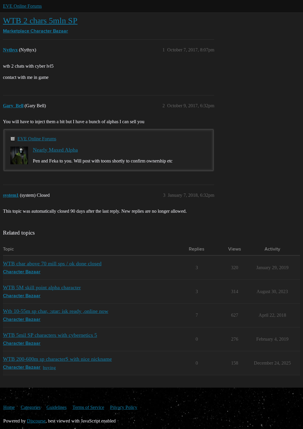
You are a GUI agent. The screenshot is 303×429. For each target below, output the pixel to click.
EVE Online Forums (22, 6)
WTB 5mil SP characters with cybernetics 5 (50, 335)
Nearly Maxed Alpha (55, 150)
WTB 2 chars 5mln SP (40, 20)
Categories (31, 407)
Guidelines (56, 407)
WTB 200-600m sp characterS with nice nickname (57, 359)
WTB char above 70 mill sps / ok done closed (52, 263)
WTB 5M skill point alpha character (42, 287)
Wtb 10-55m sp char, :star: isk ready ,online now (55, 311)
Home (9, 407)
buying (49, 367)
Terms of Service (88, 407)
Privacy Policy (123, 407)
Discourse (36, 420)
